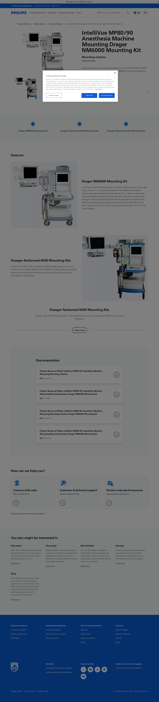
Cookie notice (98, 89)
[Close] (114, 73)
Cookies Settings (54, 95)
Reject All (89, 95)
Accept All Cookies (107, 95)
